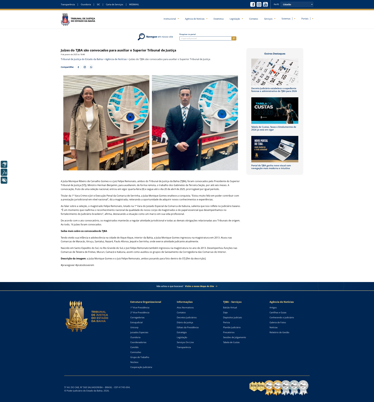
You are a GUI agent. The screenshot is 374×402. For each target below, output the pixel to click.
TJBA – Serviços (232, 301)
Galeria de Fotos (278, 322)
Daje (225, 312)
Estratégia (182, 332)
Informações (185, 301)
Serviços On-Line (185, 342)
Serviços (268, 18)
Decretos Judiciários (187, 317)
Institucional (170, 18)
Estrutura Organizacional (145, 301)
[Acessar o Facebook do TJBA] (252, 4)
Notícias (274, 327)
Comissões (135, 352)
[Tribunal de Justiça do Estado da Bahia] (78, 19)
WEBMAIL (134, 4)
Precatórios (228, 332)
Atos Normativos (185, 307)
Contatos (253, 18)
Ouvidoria (86, 4)
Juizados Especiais (139, 332)
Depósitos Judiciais (232, 317)
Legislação (235, 18)
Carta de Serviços (114, 4)
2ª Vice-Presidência (139, 312)
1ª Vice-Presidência (139, 307)
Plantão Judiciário (232, 327)
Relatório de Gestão (279, 332)
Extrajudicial (136, 322)
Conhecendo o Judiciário (282, 317)
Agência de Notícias (195, 18)
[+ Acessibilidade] (4, 180)
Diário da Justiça (185, 322)
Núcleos (134, 362)
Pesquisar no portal (187, 34)
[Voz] (4, 172)
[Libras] (4, 164)
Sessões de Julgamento (234, 337)
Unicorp (134, 327)
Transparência (68, 4)
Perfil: (276, 4)
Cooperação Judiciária (141, 367)
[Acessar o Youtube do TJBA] (265, 4)
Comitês (134, 347)
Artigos (273, 307)
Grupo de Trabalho (139, 357)
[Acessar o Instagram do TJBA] (259, 4)
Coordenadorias (138, 342)
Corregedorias (137, 317)
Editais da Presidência (188, 327)
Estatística (219, 18)
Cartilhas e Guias (278, 312)
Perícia (226, 322)
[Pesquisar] (233, 38)
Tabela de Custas (231, 342)
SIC (98, 4)
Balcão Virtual (230, 307)
